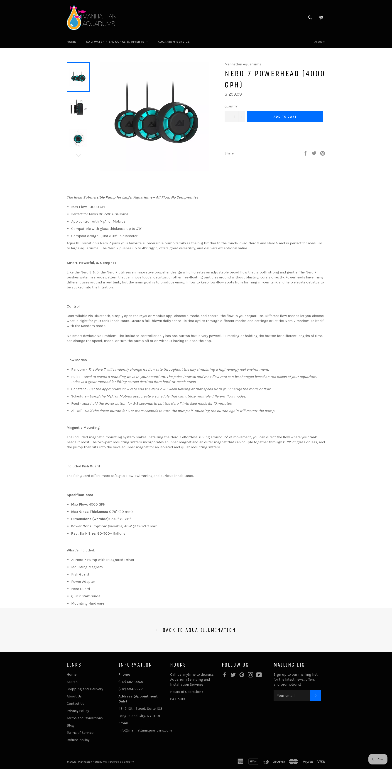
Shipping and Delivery (85, 689)
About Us (74, 696)
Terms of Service (80, 732)
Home (71, 42)
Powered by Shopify (121, 761)
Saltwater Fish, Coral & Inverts (115, 42)
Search (72, 682)
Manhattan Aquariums (92, 761)
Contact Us (75, 703)
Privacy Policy (78, 711)
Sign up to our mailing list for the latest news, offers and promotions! (296, 679)
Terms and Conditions (85, 718)
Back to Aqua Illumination (198, 630)
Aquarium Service (174, 42)
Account (319, 41)
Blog (70, 725)
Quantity (231, 106)
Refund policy (78, 740)
